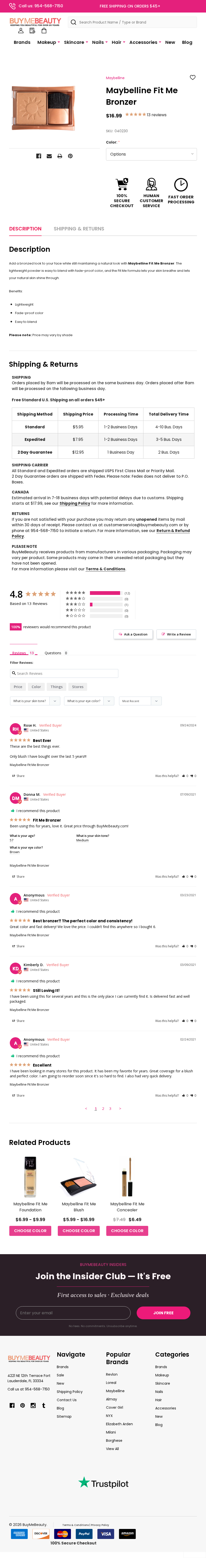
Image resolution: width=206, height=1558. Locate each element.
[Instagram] (33, 1405)
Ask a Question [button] (135, 634)
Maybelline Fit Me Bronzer (29, 764)
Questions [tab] (53, 653)
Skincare (74, 42)
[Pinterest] (70, 156)
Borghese (114, 1440)
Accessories (143, 42)
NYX (109, 1415)
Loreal (111, 1382)
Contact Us (67, 1399)
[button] (185, 776)
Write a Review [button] (179, 634)
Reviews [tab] (19, 653)
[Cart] (44, 30)
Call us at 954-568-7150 (29, 1389)
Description (25, 228)
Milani (111, 1432)
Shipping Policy (75, 503)
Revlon (112, 1374)
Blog (187, 42)
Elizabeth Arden (119, 1423)
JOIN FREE (163, 1313)
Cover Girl (114, 1407)
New (170, 42)
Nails (98, 42)
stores (77, 686)
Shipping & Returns (79, 228)
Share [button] (20, 776)
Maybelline (115, 1390)
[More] (59, 42)
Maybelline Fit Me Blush (79, 1207)
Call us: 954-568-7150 (41, 6)
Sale (60, 1375)
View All (112, 1448)
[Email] (49, 156)
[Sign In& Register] (21, 30)
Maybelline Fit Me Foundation (30, 1207)
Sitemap (64, 1416)
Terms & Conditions (105, 569)
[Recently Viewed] (32, 30)
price (18, 686)
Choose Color (30, 1231)
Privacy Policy (100, 1525)
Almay (111, 1399)
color (36, 686)
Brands (22, 42)
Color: (113, 142)
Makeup (46, 42)
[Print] (59, 156)
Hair (116, 42)
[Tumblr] (43, 1405)
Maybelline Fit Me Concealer (127, 1207)
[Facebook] (38, 156)
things (56, 686)
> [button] (120, 1108)
